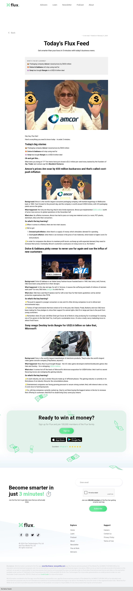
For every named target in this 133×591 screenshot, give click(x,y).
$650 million (97, 210)
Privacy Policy (109, 537)
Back (11, 33)
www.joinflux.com (59, 566)
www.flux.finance (47, 566)
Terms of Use (109, 541)
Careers (107, 530)
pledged (50, 289)
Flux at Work (74, 548)
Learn (72, 534)
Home (72, 530)
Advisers (73, 552)
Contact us (107, 534)
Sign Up (66, 431)
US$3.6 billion (55, 366)
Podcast (73, 537)
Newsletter (74, 545)
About (72, 541)
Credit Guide (45, 574)
